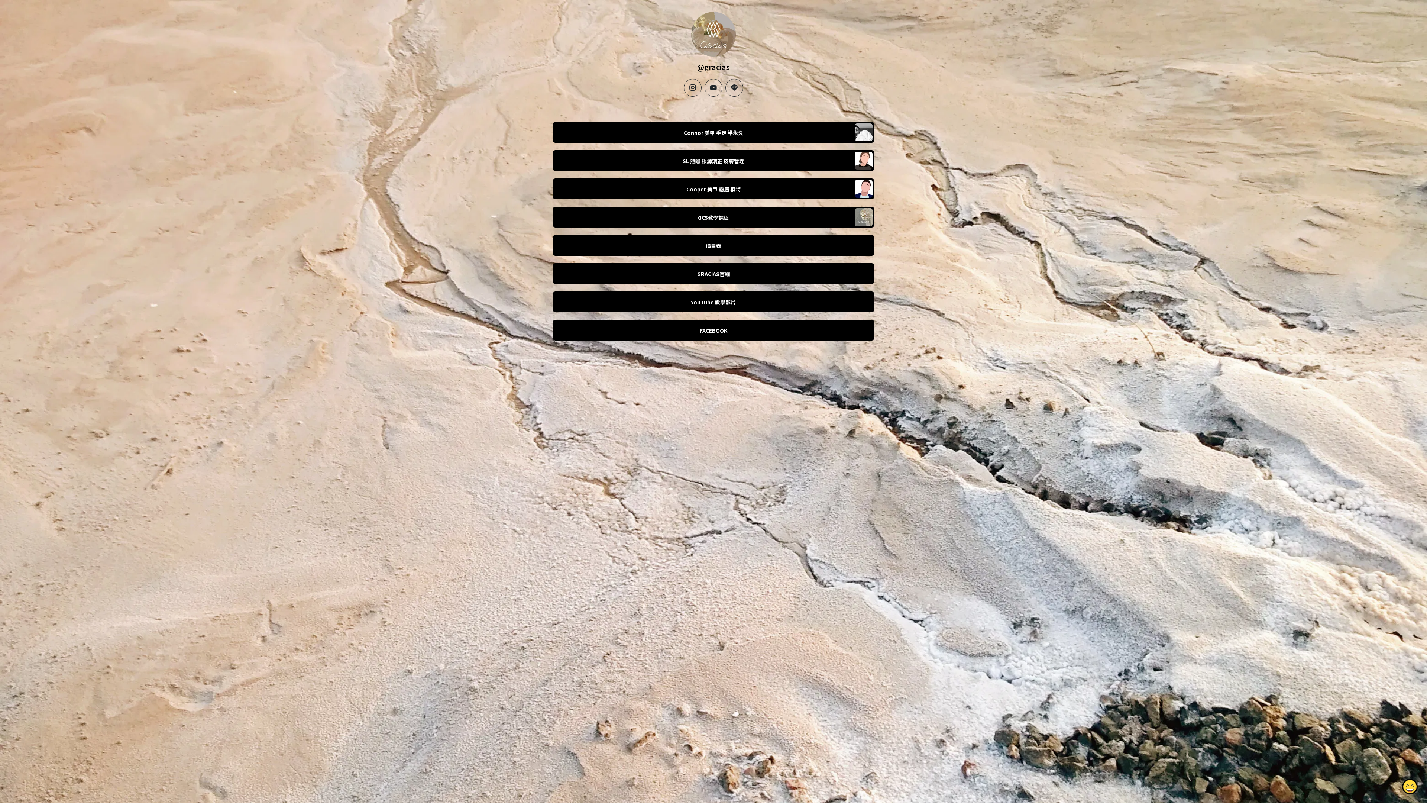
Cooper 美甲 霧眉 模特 (713, 189)
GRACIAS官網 (713, 274)
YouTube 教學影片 (713, 302)
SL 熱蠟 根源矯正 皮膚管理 (713, 161)
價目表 (713, 245)
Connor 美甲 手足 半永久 (713, 132)
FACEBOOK (713, 330)
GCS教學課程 (713, 217)
